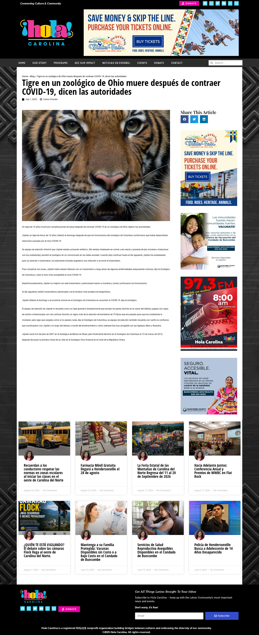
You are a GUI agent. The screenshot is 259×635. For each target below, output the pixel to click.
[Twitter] (217, 3)
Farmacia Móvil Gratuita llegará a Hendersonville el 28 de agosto (100, 469)
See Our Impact (85, 62)
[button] (185, 119)
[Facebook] (205, 3)
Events (142, 62)
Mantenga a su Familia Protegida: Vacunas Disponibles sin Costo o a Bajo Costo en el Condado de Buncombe (99, 552)
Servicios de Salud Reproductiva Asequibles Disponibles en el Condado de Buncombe (156, 550)
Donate (159, 62)
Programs (61, 62)
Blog (32, 76)
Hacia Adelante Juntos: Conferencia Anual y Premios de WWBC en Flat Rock (213, 471)
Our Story (40, 62)
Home (22, 62)
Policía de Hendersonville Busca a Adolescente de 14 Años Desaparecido (213, 548)
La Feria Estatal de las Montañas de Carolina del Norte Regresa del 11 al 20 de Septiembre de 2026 (156, 471)
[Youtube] (224, 3)
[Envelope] (236, 3)
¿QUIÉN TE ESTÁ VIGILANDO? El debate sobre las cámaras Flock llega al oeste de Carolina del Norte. (44, 550)
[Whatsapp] (230, 3)
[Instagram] (211, 3)
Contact (177, 62)
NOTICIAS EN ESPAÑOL (116, 62)
